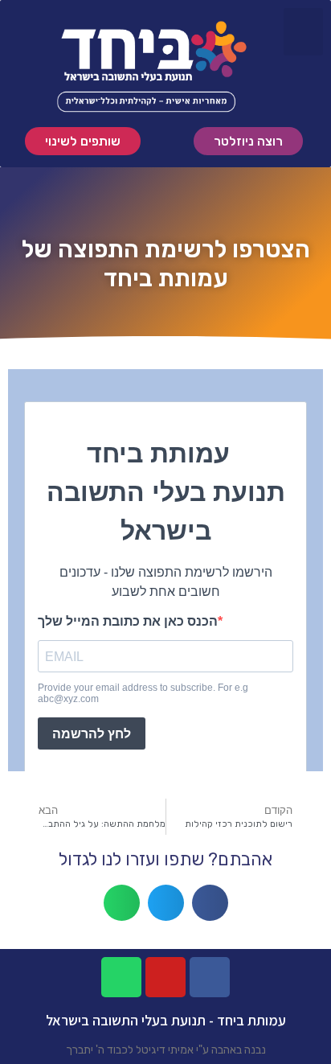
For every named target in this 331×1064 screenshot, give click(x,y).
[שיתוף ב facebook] (210, 903)
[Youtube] (165, 977)
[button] (83, 141)
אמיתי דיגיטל (165, 1050)
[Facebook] (210, 977)
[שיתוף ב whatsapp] (122, 903)
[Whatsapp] (121, 977)
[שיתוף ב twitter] (166, 903)
